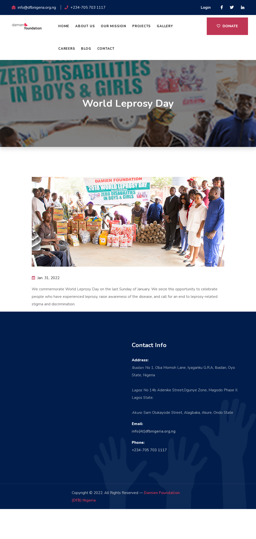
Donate (230, 26)
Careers (66, 48)
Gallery (165, 26)
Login (206, 7)
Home (63, 26)
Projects (141, 26)
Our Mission (113, 26)
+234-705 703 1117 (149, 450)
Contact (105, 48)
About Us (85, 26)
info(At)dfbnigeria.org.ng (154, 431)
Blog (86, 48)
